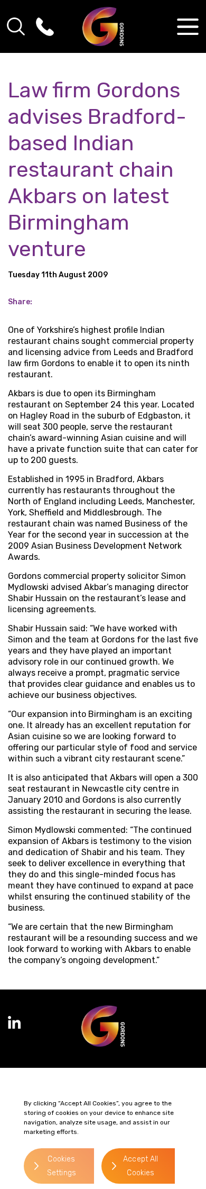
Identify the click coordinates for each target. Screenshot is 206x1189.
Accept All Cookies (140, 1166)
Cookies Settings (61, 1166)
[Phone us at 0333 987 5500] (45, 26)
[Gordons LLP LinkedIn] (14, 1022)
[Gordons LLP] (103, 26)
